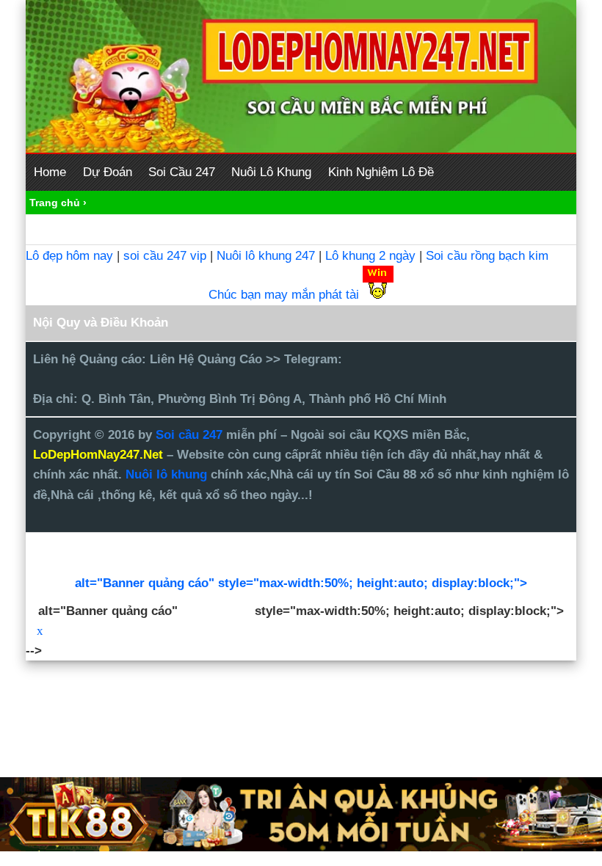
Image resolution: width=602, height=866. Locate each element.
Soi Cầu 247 (181, 172)
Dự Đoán (107, 172)
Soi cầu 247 (191, 435)
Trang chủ (54, 202)
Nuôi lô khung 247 (266, 256)
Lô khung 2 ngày (372, 256)
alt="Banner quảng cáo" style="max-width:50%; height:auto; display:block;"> (301, 583)
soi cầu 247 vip (164, 256)
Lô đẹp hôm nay (69, 256)
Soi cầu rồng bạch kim (487, 256)
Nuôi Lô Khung (271, 172)
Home (50, 172)
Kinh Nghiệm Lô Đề (381, 172)
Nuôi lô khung (166, 474)
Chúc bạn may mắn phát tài (283, 295)
